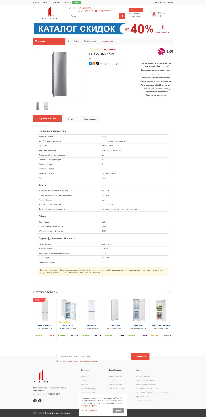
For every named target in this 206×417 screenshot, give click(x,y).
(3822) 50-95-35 (87, 11)
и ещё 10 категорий (144, 401)
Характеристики (47, 118)
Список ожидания (116, 389)
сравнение (136, 16)
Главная (36, 2)
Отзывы (70, 119)
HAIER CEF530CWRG (161, 325)
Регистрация (160, 2)
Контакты (67, 2)
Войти (170, 2)
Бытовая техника (90, 41)
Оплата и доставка (89, 393)
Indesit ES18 (115, 325)
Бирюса (73, 328)
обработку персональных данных (84, 361)
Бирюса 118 (68, 325)
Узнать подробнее (89, 411)
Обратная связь (136, 10)
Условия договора (88, 389)
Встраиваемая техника (145, 381)
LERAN (50, 328)
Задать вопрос (90, 119)
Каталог (46, 2)
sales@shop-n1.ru (105, 11)
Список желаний (115, 385)
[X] (97, 63)
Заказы (111, 381)
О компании (56, 2)
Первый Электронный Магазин (58, 413)
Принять (118, 411)
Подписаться (140, 356)
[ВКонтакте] (90, 63)
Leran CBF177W (45, 325)
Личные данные (115, 377)
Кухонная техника (143, 397)
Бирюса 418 (91, 325)
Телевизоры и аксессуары (147, 389)
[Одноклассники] (94, 63)
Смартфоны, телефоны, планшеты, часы (152, 393)
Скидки (76, 2)
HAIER (166, 328)
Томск (74, 8)
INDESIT (120, 328)
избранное (136, 14)
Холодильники (107, 41)
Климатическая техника (146, 385)
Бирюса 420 (138, 325)
